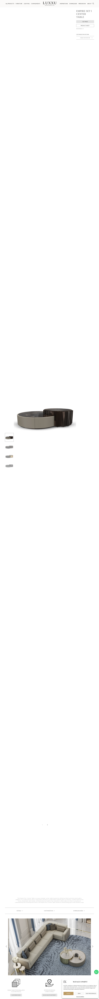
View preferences (91, 993)
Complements (35, 3)
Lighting (27, 3)
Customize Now (16, 995)
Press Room (82, 3)
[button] (47, 824)
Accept (68, 993)
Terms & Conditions (80, 996)
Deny (79, 993)
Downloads (73, 3)
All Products (10, 3)
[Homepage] (50, 4)
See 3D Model (79, 28)
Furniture (19, 3)
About (89, 3)
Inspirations (64, 3)
